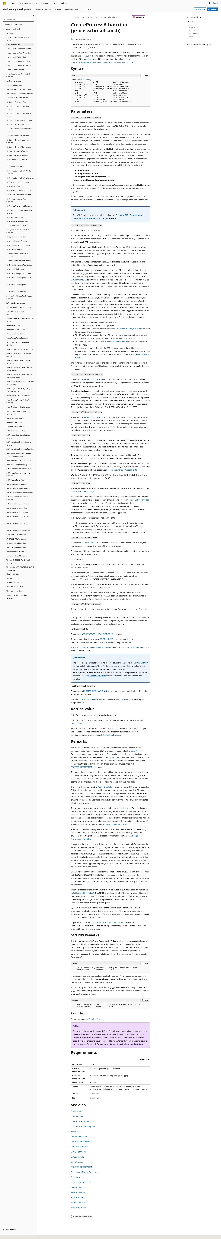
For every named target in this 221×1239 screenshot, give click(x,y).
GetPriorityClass (142, 500)
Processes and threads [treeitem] (13, 25)
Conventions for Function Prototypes (127, 1044)
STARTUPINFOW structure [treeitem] (16, 539)
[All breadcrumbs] (73, 17)
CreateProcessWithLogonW (83, 1126)
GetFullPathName (78, 1152)
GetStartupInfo (77, 1157)
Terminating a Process (118, 824)
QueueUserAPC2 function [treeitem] (16, 422)
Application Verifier (97, 675)
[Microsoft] (4, 3)
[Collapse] (34, 15)
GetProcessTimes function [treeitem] (16, 217)
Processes (75, 1177)
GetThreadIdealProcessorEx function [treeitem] (17, 255)
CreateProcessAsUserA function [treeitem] (18, 49)
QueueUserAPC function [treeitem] (15, 418)
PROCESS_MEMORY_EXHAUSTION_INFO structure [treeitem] (19, 368)
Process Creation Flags (84, 491)
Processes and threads (91, 17)
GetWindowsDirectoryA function (117, 341)
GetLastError (76, 723)
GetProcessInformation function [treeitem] (18, 195)
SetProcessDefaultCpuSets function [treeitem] (20, 449)
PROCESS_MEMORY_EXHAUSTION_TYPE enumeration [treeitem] (20, 376)
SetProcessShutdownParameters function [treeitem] (18, 474)
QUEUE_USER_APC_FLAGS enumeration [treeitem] (16, 412)
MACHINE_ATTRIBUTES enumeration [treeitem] (15, 312)
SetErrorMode (77, 1197)
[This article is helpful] (207, 44)
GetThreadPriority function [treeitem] (16, 269)
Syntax (190, 21)
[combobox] (18, 20)
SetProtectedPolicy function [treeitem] (17, 480)
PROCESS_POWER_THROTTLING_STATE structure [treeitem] (20, 383)
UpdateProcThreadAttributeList (106, 922)
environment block (93, 542)
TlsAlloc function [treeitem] (12, 574)
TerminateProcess (79, 1202)
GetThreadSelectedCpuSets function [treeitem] (17, 286)
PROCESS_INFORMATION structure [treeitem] (19, 349)
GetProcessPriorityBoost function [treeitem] (19, 206)
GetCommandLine (79, 280)
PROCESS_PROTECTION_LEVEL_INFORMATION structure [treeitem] (20, 390)
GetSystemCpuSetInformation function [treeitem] (17, 231)
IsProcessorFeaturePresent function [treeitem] (20, 307)
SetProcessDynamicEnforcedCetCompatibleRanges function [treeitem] (19, 454)
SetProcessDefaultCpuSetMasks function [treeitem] (18, 443)
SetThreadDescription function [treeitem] (18, 488)
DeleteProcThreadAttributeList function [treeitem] (18, 75)
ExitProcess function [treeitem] (14, 81)
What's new (200, 9)
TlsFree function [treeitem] (12, 578)
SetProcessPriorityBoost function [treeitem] (18, 469)
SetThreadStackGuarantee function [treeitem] (19, 530)
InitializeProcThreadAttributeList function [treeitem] (19, 297)
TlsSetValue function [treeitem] (14, 591)
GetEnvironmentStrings (81, 1141)
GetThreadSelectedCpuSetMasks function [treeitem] (19, 279)
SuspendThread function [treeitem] (16, 543)
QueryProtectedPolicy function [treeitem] (18, 407)
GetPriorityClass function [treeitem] (16, 166)
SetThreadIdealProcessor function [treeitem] (19, 493)
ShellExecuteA (77, 1116)
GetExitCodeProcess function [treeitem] (17, 151)
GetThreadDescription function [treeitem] (18, 245)
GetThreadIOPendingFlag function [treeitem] (19, 265)
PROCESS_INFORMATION (94, 691)
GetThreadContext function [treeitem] (16, 241)
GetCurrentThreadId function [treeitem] (17, 136)
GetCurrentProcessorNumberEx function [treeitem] (18, 114)
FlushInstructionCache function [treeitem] (18, 89)
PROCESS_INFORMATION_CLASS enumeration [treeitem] (18, 354)
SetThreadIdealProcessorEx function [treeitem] (17, 498)
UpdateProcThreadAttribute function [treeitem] (17, 596)
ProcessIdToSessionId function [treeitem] (18, 396)
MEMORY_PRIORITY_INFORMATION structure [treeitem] (20, 319)
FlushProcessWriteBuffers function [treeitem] (19, 93)
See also (191, 37)
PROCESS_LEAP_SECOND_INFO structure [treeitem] (18, 361)
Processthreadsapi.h (111, 17)
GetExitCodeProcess (111, 735)
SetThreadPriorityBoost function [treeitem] (18, 512)
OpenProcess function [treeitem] (14, 325)
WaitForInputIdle (104, 787)
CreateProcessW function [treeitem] (16, 57)
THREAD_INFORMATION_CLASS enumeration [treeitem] (18, 561)
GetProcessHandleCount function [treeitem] (19, 182)
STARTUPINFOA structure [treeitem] (16, 535)
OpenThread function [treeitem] (14, 334)
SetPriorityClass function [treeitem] (15, 431)
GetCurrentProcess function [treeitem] (17, 98)
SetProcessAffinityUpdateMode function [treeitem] (18, 436)
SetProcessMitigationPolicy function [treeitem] (20, 464)
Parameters (192, 24)
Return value (193, 28)
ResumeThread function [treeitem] (15, 426)
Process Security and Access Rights (121, 470)
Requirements (193, 34)
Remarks (191, 31)
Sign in (215, 3)
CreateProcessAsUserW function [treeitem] (18, 53)
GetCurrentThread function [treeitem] (17, 124)
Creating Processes (97, 1019)
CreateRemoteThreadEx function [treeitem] (19, 65)
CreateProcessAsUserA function (85, 62)
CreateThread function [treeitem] (15, 70)
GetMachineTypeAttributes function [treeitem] (16, 161)
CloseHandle (133, 647)
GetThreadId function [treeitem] (14, 249)
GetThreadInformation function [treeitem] (18, 261)
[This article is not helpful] (210, 44)
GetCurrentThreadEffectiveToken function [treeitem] (19, 130)
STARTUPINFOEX (105, 634)
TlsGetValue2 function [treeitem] (14, 587)
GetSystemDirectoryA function (128, 328)
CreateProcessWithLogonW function (117, 62)
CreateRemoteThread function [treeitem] (18, 61)
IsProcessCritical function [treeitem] (16, 303)
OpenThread (114, 757)
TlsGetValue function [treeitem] (14, 582)
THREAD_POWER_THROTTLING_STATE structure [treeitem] (20, 568)
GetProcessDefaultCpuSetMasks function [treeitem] (18, 172)
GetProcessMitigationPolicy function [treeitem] (16, 200)
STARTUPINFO (89, 634)
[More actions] (148, 17)
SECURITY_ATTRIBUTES (93, 379)
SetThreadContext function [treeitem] (16, 484)
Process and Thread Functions (84, 1172)
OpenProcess (136, 751)
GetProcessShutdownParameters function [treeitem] (19, 211)
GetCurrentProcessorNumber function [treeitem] (17, 107)
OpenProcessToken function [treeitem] (17, 329)
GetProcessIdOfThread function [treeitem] (18, 190)
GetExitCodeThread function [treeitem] (17, 155)
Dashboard (212, 9)
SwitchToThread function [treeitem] (16, 547)
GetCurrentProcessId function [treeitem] (17, 102)
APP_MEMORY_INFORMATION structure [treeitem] (17, 38)
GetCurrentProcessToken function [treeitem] (19, 120)
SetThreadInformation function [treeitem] (18, 504)
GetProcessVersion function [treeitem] (17, 221)
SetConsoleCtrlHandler (83, 893)
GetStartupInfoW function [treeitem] (16, 226)
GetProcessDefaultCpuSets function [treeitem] (20, 178)
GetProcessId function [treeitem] (14, 186)
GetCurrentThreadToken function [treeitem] (19, 147)
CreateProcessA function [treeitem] (16, 44)
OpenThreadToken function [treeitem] (17, 338)
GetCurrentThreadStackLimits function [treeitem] (17, 141)
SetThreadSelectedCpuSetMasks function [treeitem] (18, 517)
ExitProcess (126, 808)
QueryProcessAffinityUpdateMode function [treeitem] (19, 401)
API (78, 17)
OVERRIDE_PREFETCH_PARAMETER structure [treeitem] (19, 343)
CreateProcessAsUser (80, 1121)
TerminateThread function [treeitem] (16, 556)
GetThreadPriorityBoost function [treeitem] (18, 273)
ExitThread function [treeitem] (14, 85)
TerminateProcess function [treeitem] (16, 551)
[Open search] (209, 3)
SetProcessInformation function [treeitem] (18, 460)
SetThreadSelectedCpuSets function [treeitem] (16, 525)
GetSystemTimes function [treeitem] (16, 237)
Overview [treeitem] (10, 33)
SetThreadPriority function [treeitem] (16, 508)
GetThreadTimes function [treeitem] (16, 292)
